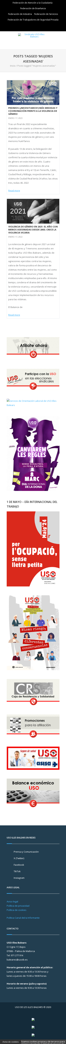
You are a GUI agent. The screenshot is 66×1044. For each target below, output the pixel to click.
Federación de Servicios (46, 14)
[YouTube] (38, 26)
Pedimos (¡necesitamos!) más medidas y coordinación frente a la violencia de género (32, 110)
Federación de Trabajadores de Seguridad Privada (33, 19)
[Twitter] (28, 26)
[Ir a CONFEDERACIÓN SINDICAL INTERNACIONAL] (33, 1019)
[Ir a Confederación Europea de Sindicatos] (33, 1026)
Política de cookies (16, 910)
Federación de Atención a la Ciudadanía (32, 2)
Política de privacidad (18, 905)
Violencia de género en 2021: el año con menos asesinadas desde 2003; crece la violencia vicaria (33, 229)
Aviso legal (12, 901)
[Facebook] (33, 26)
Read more (14, 190)
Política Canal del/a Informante (23, 917)
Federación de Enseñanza (33, 8)
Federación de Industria (20, 14)
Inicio (12, 65)
